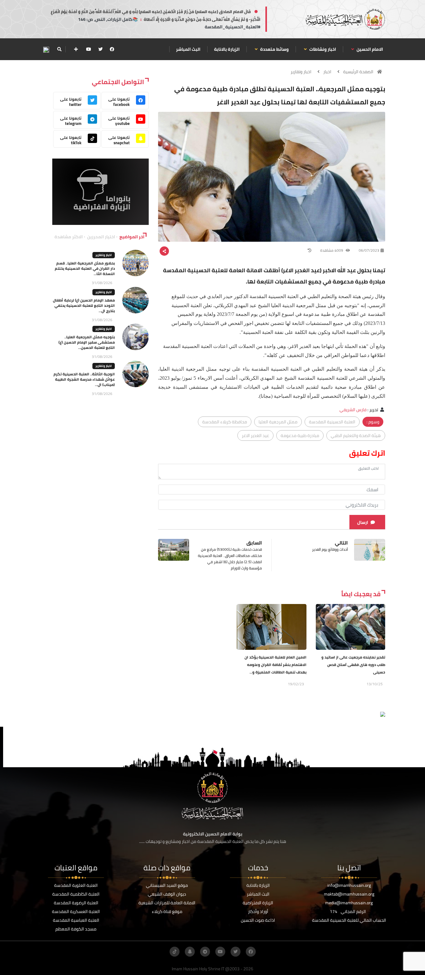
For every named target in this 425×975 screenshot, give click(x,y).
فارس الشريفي (353, 410)
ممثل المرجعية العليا (278, 422)
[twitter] (100, 49)
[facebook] (112, 49)
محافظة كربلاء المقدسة (224, 422)
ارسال (362, 522)
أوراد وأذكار (258, 911)
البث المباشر (188, 49)
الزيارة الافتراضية (258, 903)
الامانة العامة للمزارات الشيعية (166, 903)
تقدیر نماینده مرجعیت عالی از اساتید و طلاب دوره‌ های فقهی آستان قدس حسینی (353, 665)
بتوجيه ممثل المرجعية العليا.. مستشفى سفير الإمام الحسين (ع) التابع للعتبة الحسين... (86, 342)
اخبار (327, 72)
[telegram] (205, 952)
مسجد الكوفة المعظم (75, 929)
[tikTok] (175, 952)
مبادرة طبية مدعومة (300, 435)
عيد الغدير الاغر (255, 435)
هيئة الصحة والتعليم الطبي (356, 435)
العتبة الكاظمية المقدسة (76, 894)
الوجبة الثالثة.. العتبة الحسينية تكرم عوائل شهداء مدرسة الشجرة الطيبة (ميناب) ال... (84, 379)
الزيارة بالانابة (227, 49)
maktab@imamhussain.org (349, 894)
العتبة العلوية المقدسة (76, 885)
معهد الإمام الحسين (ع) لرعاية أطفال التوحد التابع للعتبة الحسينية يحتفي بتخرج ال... (84, 305)
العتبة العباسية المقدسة (76, 920)
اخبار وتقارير (301, 72)
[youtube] (88, 49)
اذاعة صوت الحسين (258, 920)
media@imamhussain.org (349, 903)
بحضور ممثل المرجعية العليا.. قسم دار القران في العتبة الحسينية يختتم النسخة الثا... (85, 268)
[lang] (46, 49)
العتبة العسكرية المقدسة (76, 911)
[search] (59, 49)
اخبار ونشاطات (322, 49)
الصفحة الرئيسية (358, 72)
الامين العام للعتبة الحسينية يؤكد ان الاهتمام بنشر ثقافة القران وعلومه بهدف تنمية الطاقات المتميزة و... (275, 665)
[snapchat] (190, 952)
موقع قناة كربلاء (167, 911)
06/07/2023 (369, 250)
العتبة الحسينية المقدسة (332, 422)
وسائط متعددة (274, 49)
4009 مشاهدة (332, 250)
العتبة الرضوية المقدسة (76, 903)
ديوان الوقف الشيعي (167, 894)
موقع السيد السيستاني (167, 885)
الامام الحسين (369, 49)
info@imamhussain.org (349, 885)
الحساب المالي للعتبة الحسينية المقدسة (349, 920)
